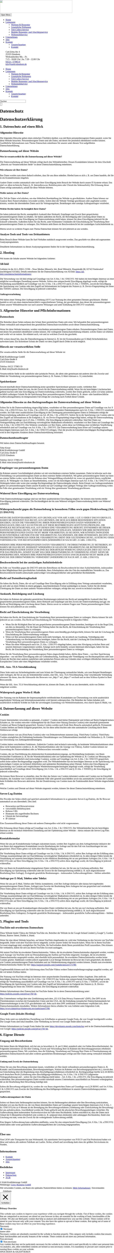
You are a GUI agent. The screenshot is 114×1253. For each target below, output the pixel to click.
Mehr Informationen (82, 1188)
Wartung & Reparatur (20, 25)
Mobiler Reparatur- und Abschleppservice (29, 32)
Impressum (10, 1172)
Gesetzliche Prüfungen (21, 27)
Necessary (7, 1229)
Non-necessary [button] (6, 1239)
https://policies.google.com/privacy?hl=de (18, 994)
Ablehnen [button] (7, 1191)
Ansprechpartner (18, 44)
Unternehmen (12, 37)
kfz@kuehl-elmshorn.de (16, 64)
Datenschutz (11, 1175)
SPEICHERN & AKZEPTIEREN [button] (15, 1252)
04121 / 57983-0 (13, 62)
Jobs (7, 39)
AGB (8, 1177)
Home (8, 20)
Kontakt (9, 42)
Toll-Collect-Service (20, 29)
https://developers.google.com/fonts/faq (67, 1026)
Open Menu (5, 15)
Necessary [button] (4, 1226)
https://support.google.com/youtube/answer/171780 (53, 965)
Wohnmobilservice (19, 34)
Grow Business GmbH (21, 1185)
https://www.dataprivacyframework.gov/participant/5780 (25, 1008)
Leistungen (10, 22)
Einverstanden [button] (98, 1188)
